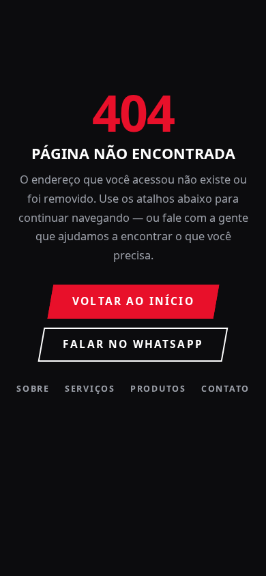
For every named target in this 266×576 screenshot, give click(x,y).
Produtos (158, 389)
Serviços (90, 389)
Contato (225, 389)
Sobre (33, 389)
